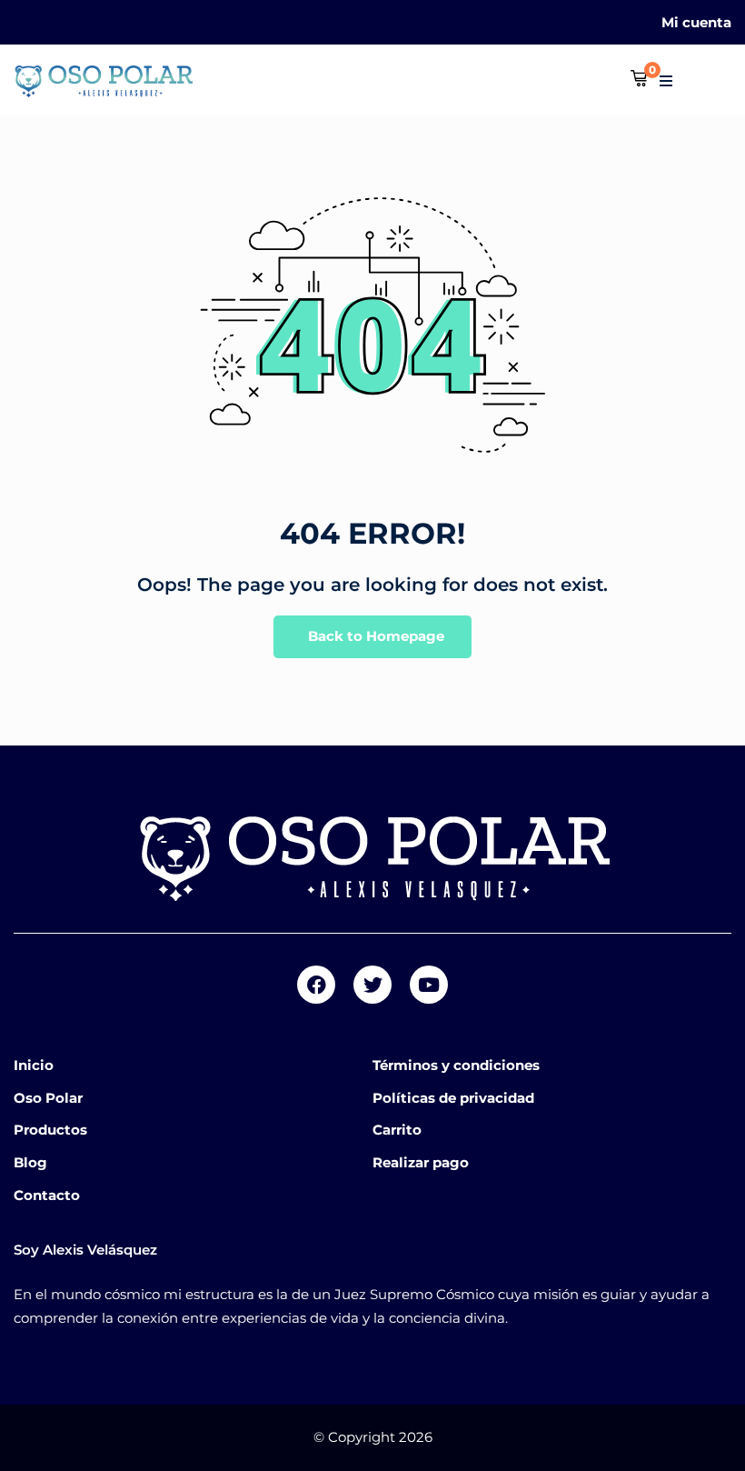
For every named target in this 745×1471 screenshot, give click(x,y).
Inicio (34, 1065)
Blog (30, 1162)
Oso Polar (48, 1097)
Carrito (397, 1129)
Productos (50, 1129)
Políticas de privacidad (453, 1097)
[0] (639, 79)
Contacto (47, 1195)
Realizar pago (420, 1162)
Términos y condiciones (456, 1065)
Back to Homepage (376, 636)
